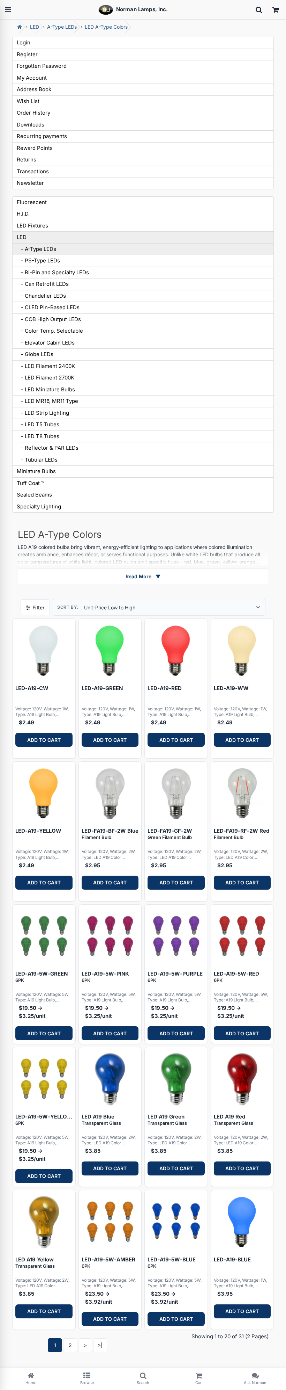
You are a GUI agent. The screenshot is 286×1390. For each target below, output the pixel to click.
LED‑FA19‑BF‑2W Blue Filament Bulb (110, 833)
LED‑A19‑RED (165, 688)
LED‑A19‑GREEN (102, 688)
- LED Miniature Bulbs (46, 389)
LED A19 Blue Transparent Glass (101, 1119)
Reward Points (35, 148)
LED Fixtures (32, 225)
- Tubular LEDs (37, 459)
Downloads (30, 124)
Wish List (28, 101)
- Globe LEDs (35, 354)
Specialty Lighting (39, 506)
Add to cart (44, 740)
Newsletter (30, 183)
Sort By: (67, 607)
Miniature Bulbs (36, 471)
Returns (26, 159)
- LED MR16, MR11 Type (47, 401)
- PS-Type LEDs (38, 260)
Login (23, 42)
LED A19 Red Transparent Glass (233, 1119)
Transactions (33, 171)
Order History (33, 112)
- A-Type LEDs (36, 249)
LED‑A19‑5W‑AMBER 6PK (108, 1262)
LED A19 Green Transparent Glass (167, 1119)
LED (34, 27)
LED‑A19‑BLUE (232, 1259)
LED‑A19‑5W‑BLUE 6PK (172, 1262)
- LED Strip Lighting (43, 413)
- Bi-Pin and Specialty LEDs (53, 272)
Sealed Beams (34, 494)
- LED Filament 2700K (45, 377)
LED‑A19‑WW (231, 688)
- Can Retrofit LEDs (43, 284)
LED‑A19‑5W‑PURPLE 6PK (175, 976)
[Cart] (275, 9)
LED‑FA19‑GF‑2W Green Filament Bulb (170, 833)
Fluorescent (32, 202)
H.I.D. (23, 213)
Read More (143, 576)
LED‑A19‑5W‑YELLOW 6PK (44, 1119)
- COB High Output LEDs (49, 319)
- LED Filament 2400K (46, 366)
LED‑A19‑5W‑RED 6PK (236, 976)
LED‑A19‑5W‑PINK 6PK (105, 976)
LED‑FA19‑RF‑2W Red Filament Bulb (241, 833)
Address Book (34, 89)
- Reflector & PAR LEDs (47, 447)
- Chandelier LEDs (41, 295)
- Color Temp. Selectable (50, 330)
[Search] (258, 9)
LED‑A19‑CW (31, 688)
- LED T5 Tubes (38, 424)
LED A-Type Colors (106, 27)
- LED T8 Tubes (38, 436)
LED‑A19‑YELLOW (38, 830)
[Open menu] (7, 9)
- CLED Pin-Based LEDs (48, 307)
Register (27, 54)
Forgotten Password (42, 66)
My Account (32, 77)
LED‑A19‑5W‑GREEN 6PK (41, 976)
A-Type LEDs (62, 27)
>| (100, 1345)
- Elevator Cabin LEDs (46, 342)
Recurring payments (42, 136)
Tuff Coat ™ (30, 483)
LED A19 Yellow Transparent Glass (35, 1262)
